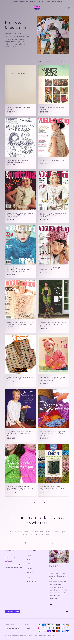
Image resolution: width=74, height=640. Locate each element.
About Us (30, 572)
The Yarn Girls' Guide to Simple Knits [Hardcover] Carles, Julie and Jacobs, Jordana (52, 433)
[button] (4, 8)
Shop (28, 559)
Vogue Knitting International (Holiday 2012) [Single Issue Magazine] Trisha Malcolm (53, 215)
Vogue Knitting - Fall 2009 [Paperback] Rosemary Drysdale (53, 269)
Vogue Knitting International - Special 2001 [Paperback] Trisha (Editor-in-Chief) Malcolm (20, 215)
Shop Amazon (31, 581)
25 (45, 502)
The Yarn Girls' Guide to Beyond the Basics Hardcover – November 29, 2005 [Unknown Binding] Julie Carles (20, 488)
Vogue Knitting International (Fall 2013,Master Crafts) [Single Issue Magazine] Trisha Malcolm (18, 269)
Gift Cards (30, 564)
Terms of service (52, 635)
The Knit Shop (13, 635)
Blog (28, 577)
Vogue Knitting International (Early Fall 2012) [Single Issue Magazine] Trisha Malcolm (20, 324)
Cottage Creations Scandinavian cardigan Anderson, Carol (17, 161)
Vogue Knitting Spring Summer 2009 (52, 160)
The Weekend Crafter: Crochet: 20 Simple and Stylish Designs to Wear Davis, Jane (52, 488)
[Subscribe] (52, 543)
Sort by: (39, 62)
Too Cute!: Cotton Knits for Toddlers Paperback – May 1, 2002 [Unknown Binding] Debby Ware (52, 379)
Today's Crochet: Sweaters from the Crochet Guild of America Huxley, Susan (19, 433)
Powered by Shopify (22, 635)
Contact (29, 568)
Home (29, 555)
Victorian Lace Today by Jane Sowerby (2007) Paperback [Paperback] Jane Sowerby (53, 324)
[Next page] (50, 502)
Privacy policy (33, 635)
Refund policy (42, 635)
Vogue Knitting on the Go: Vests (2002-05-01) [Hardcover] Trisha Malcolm (20, 378)
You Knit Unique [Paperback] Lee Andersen (18, 108)
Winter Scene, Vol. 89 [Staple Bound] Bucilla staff (52, 108)
